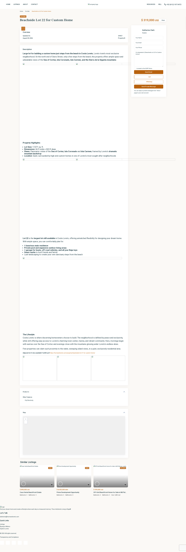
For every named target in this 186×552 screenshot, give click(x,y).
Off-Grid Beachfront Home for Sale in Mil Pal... (110, 492)
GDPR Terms (148, 68)
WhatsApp (149, 81)
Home (21, 11)
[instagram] (26, 543)
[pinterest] (14, 543)
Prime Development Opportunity (68, 492)
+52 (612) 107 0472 (173, 4)
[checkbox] (135, 68)
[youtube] (20, 543)
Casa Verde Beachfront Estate (30, 492)
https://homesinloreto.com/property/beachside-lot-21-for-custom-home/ (72, 353)
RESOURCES (151, 4)
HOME (8, 4)
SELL (159, 4)
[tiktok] (8, 543)
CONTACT (34, 4)
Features (26, 392)
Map (24, 412)
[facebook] (2, 543)
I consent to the (144, 68)
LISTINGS (16, 4)
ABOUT (25, 4)
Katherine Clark (148, 30)
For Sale (27, 11)
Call (149, 77)
